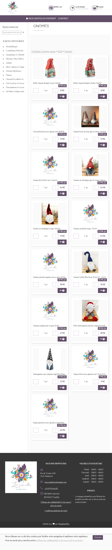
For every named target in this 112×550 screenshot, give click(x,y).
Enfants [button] (8, 63)
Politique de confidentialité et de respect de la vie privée (56, 504)
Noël (60, 51)
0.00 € (100, 8)
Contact (63, 18)
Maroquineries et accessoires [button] (16, 87)
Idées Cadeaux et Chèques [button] (15, 67)
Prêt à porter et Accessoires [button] (16, 83)
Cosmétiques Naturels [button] (14, 51)
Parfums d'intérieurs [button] (13, 71)
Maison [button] (8, 75)
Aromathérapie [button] (11, 46)
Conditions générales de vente (56, 511)
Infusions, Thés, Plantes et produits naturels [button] (22, 59)
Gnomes (68, 51)
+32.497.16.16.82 (51, 488)
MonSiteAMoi (63, 524)
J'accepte (97, 537)
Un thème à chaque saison (43, 51)
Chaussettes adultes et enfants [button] (17, 79)
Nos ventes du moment (42, 18)
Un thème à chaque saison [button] (15, 91)
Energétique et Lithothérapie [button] (16, 55)
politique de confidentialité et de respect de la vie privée (59, 540)
